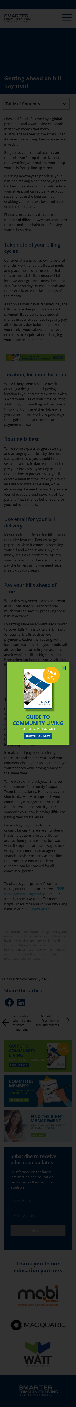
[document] (38, 703)
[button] (63, 668)
